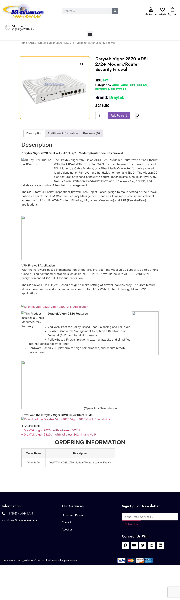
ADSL (32, 42)
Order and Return (72, 515)
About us (67, 530)
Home (23, 42)
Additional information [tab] (62, 133)
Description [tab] (34, 133)
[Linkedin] (160, 545)
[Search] (115, 11)
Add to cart (119, 115)
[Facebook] (125, 545)
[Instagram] (151, 545)
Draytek (109, 97)
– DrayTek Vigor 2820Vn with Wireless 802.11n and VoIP (58, 434)
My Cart (172, 14)
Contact (66, 522)
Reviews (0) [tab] (91, 133)
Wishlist (162, 14)
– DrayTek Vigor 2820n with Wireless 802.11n (51, 430)
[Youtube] (134, 545)
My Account (151, 14)
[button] (90, 34)
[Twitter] (142, 545)
